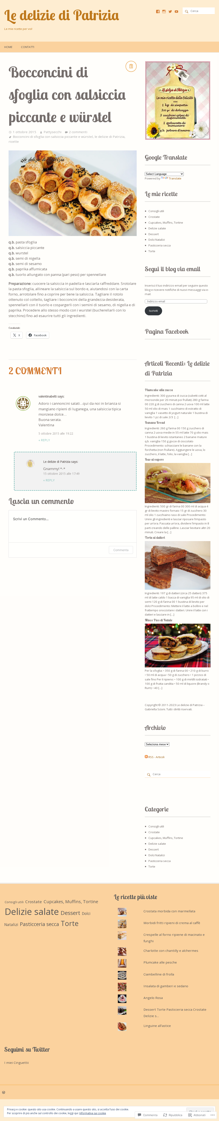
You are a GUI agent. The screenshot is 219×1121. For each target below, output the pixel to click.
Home (8, 47)
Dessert (153, 234)
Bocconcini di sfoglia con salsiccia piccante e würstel (53, 136)
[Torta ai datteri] (177, 589)
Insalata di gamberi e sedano (166, 986)
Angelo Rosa (153, 998)
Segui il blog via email (173, 269)
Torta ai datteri (155, 538)
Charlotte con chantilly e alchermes (171, 950)
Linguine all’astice (157, 1025)
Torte (151, 251)
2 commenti (78, 132)
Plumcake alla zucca (159, 390)
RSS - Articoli (156, 757)
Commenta (121, 550)
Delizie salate (157, 228)
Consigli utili (156, 211)
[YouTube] (176, 11)
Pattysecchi (52, 132)
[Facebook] (158, 11)
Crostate (154, 217)
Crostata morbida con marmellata (169, 911)
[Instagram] (164, 11)
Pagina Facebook (167, 331)
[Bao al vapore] (177, 502)
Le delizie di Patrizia (61, 15)
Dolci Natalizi (156, 240)
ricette (14, 141)
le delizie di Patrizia (109, 136)
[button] (177, 100)
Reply (44, 440)
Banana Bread (155, 423)
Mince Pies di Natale (158, 620)
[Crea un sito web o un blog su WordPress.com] (3, 1092)
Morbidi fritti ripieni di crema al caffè (172, 923)
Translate (175, 178)
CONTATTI (27, 47)
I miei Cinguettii (16, 1062)
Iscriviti (153, 311)
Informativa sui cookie (92, 1113)
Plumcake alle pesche (160, 962)
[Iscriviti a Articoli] (146, 757)
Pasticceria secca (159, 245)
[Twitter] (170, 11)
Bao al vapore (154, 459)
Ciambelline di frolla (159, 974)
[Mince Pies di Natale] (177, 666)
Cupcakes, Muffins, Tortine (165, 222)
